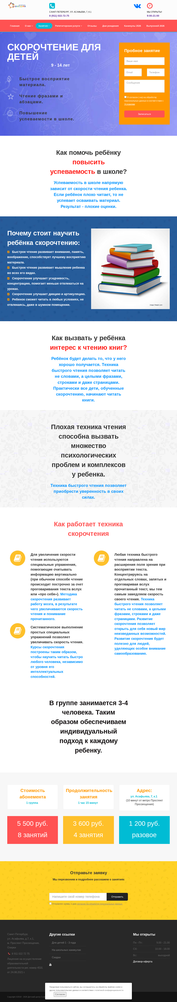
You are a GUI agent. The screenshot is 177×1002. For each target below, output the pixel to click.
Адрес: (144, 790)
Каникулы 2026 (132, 25)
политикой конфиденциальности (109, 990)
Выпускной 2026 (155, 25)
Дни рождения (110, 25)
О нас (28, 25)
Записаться (144, 114)
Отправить (117, 896)
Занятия (43, 25)
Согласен (60, 994)
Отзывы (92, 25)
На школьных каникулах (66, 949)
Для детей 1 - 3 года (64, 942)
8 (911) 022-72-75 (59, 15)
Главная (14, 25)
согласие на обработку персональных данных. (100, 904)
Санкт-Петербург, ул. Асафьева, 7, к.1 (70, 12)
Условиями (129, 104)
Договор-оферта (142, 961)
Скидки (56, 957)
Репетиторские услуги (67, 25)
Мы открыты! (154, 12)
